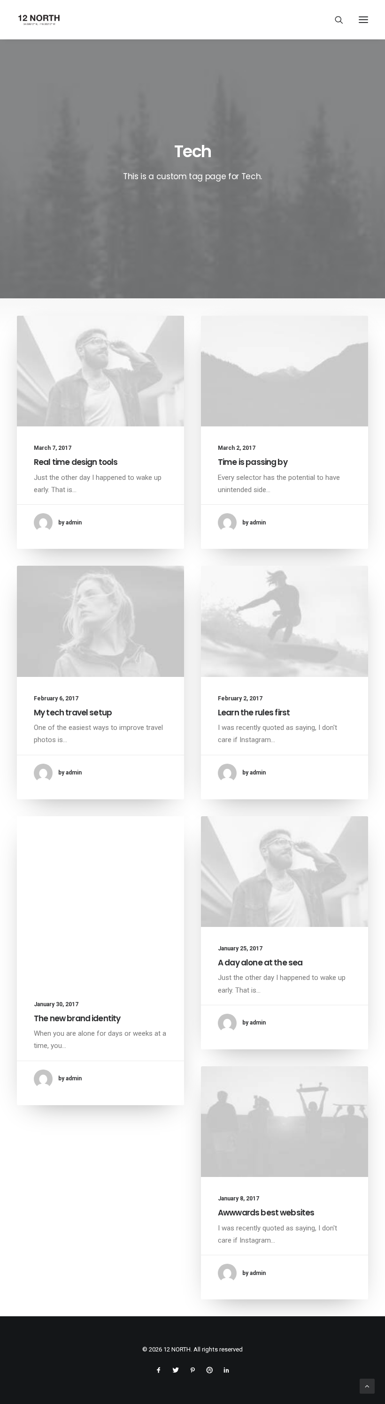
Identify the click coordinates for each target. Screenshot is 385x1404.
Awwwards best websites (266, 1212)
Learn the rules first (254, 712)
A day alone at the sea (260, 962)
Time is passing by (252, 462)
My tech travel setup (73, 712)
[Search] (334, 19)
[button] (363, 19)
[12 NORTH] (39, 20)
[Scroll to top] (367, 1385)
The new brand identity (77, 1018)
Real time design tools (75, 462)
